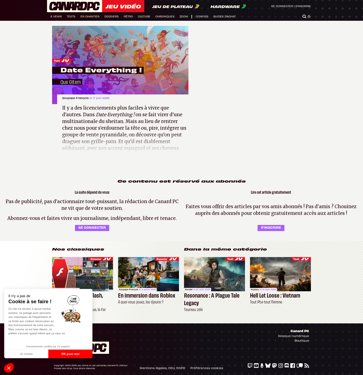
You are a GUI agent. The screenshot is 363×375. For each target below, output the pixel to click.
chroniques (164, 16)
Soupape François (75, 98)
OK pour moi (70, 353)
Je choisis (26, 353)
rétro (128, 16)
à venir (56, 16)
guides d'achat (224, 16)
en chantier (89, 16)
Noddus (255, 289)
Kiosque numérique (293, 336)
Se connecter (282, 6)
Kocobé (188, 289)
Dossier (96, 259)
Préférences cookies (206, 368)
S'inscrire (303, 6)
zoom (183, 16)
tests (71, 16)
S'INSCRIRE (271, 227)
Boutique (302, 340)
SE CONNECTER (92, 227)
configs (202, 16)
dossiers (111, 16)
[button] (9, 368)
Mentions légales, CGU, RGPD (162, 368)
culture (144, 16)
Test (57, 60)
